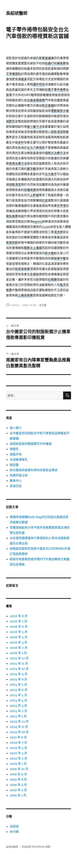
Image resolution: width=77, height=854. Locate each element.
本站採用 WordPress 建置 (35, 846)
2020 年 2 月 (18, 758)
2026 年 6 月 (19, 626)
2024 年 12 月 (19, 721)
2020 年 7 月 (18, 742)
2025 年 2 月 (18, 711)
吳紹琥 (14, 826)
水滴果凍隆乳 (19, 459)
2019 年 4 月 (18, 785)
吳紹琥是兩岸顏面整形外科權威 (31, 444)
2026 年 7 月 (18, 621)
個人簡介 (16, 428)
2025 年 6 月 (18, 690)
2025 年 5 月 (18, 695)
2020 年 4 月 (18, 748)
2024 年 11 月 (19, 727)
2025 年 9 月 (18, 674)
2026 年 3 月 (18, 642)
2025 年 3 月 (18, 705)
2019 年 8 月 (18, 779)
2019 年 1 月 (18, 795)
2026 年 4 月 (18, 637)
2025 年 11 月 (19, 663)
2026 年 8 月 (18, 616)
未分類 (42, 305)
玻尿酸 (14, 465)
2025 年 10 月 (19, 669)
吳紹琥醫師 (16, 13)
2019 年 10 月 (19, 769)
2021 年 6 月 (18, 737)
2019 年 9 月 (18, 774)
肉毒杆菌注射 (19, 475)
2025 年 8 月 (18, 679)
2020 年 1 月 (18, 763)
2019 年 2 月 (18, 790)
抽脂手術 (16, 454)
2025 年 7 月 (18, 684)
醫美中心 (16, 480)
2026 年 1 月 (18, 653)
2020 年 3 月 (18, 753)
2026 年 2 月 (18, 647)
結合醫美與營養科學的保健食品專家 (34, 470)
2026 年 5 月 (18, 632)
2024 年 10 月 (19, 732)
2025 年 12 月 (19, 658)
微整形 (14, 449)
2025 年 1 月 (18, 716)
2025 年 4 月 (18, 700)
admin (15, 305)
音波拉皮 (16, 486)
